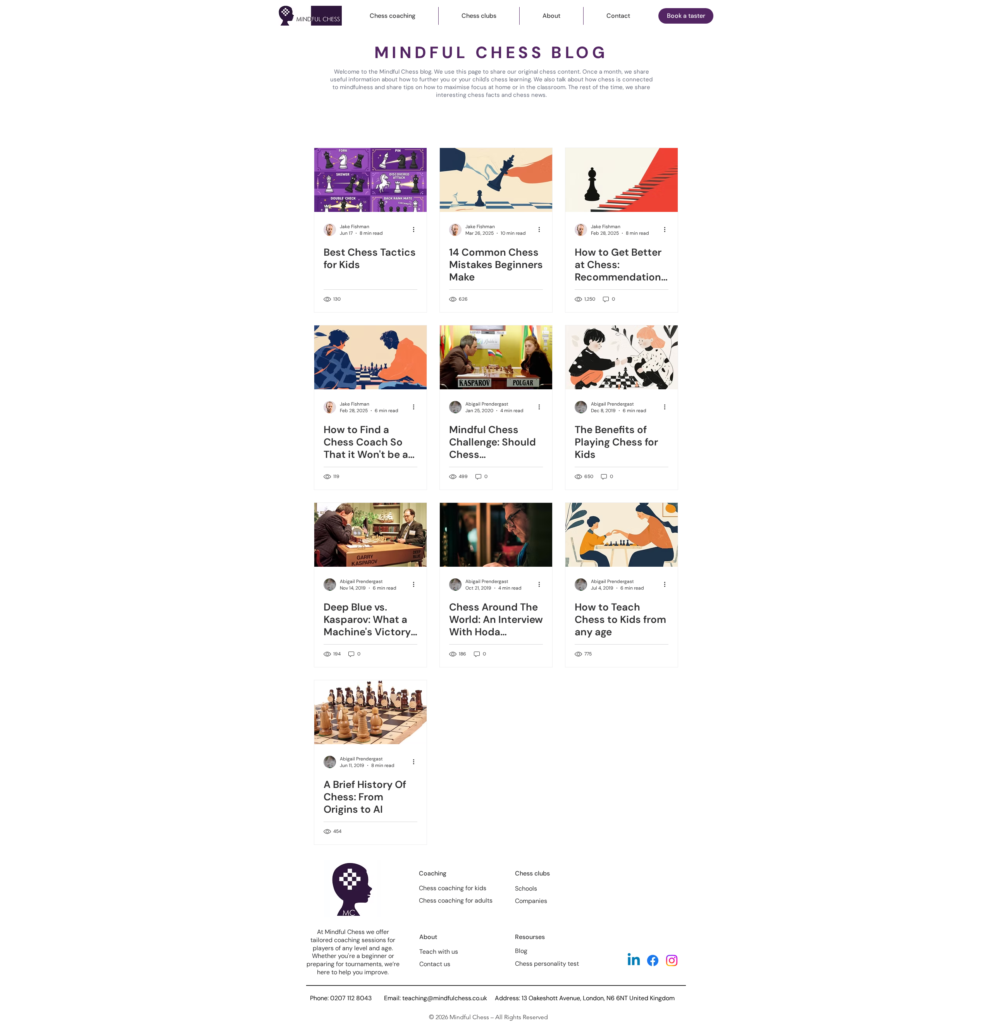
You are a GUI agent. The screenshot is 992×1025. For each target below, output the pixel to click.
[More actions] (416, 229)
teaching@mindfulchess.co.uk (444, 998)
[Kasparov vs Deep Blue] (370, 535)
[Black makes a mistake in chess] (496, 180)
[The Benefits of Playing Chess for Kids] (621, 357)
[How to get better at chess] (621, 180)
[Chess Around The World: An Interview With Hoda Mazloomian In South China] (496, 535)
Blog (521, 951)
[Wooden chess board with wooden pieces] (370, 712)
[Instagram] (671, 960)
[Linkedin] (633, 960)
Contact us (434, 964)
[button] (392, 16)
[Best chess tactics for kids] (370, 180)
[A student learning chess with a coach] (370, 357)
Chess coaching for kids (452, 888)
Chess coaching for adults (456, 900)
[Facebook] (652, 960)
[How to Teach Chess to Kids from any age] (621, 535)
